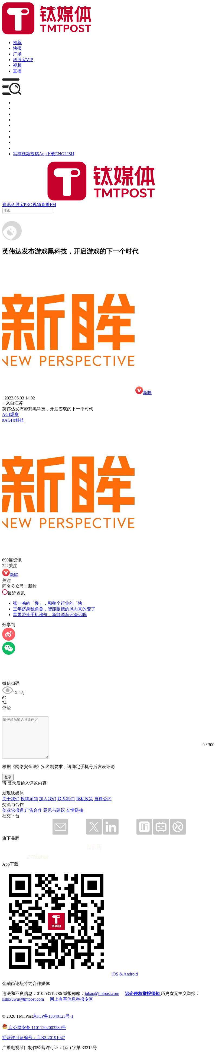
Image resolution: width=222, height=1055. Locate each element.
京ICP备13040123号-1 (53, 1016)
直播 (17, 71)
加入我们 (47, 798)
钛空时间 (21, 131)
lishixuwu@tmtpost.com (23, 999)
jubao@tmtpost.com (102, 993)
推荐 (17, 42)
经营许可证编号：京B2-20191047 (33, 1037)
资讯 (6, 204)
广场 (17, 54)
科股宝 (17, 204)
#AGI (7, 420)
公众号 (19, 142)
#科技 (18, 420)
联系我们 (66, 798)
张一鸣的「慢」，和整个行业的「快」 (50, 603)
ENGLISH (64, 153)
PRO (28, 204)
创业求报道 (13, 810)
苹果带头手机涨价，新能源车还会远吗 (50, 614)
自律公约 (103, 798)
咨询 (17, 119)
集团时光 (21, 136)
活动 (17, 125)
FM (53, 204)
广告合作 (33, 810)
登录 (7, 777)
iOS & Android (125, 974)
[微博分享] (8, 639)
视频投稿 (30, 153)
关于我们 (10, 798)
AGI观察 (10, 414)
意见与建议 (54, 810)
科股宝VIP (23, 59)
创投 (17, 114)
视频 (17, 65)
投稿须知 (29, 798)
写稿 (17, 153)
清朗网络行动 (26, 148)
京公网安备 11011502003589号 (37, 1027)
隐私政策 (84, 798)
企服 (17, 108)
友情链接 (74, 810)
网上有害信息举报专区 (71, 999)
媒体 (17, 102)
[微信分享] (8, 653)
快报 (17, 48)
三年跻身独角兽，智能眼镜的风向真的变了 (54, 609)
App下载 (47, 153)
